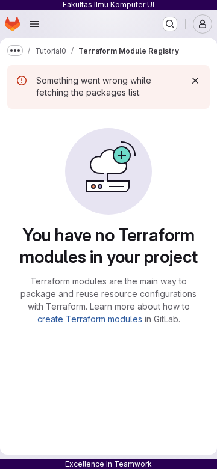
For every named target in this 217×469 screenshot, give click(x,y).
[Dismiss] (195, 80)
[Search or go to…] (170, 24)
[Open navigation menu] (34, 24)
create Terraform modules (89, 319)
